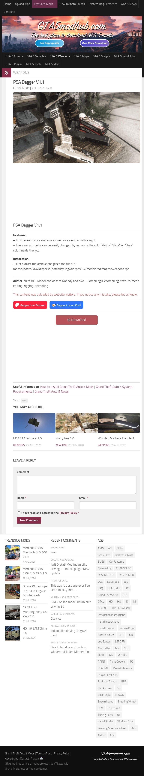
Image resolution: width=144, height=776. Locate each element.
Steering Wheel (127, 701)
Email (83, 498)
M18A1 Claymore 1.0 (27, 438)
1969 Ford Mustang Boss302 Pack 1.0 (35, 611)
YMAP (101, 734)
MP (117, 648)
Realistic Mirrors (122, 668)
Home (7, 4)
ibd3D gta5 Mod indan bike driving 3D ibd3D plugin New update (70, 569)
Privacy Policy (68, 513)
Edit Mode (113, 581)
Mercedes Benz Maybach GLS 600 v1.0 (35, 552)
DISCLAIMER (126, 575)
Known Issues (106, 635)
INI (134, 601)
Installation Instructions (111, 615)
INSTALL (103, 608)
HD (111, 601)
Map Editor (104, 648)
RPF (123, 681)
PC (131, 661)
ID (126, 601)
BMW (120, 548)
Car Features (116, 561)
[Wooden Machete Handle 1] (119, 423)
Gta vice (56, 618)
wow (54, 552)
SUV (100, 708)
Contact (24, 758)
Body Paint (104, 555)
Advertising (11, 758)
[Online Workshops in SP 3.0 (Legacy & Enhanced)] (12, 591)
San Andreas (105, 688)
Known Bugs (127, 628)
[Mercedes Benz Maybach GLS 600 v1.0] (12, 552)
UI (118, 715)
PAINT (101, 661)
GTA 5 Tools (33, 64)
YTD (112, 734)
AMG (101, 548)
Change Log (105, 568)
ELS (126, 581)
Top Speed (113, 708)
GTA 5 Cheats (14, 56)
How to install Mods (72, 4)
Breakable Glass (124, 555)
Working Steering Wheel (112, 728)
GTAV (101, 601)
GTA (124, 595)
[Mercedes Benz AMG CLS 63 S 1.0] (12, 573)
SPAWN (119, 694)
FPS (127, 588)
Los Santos (104, 641)
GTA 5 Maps (81, 56)
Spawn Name (105, 701)
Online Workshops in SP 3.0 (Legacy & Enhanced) (35, 590)
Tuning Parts (105, 715)
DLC (100, 581)
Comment (23, 472)
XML (133, 728)
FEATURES (113, 588)
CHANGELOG (123, 568)
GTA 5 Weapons (60, 56)
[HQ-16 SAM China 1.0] (12, 633)
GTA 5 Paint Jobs (124, 56)
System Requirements (103, 4)
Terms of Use (44, 753)
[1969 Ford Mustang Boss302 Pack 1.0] (12, 612)
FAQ (100, 588)
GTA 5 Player (14, 64)
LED (121, 635)
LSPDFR (120, 641)
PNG (24, 400)
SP (118, 688)
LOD (130, 635)
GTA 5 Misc (52, 64)
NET (126, 648)
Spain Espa (104, 694)
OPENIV (122, 655)
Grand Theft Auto (108, 595)
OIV (111, 655)
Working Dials (125, 721)
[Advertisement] (76, 194)
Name (21, 498)
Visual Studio (105, 721)
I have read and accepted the (50, 513)
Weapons (21, 72)
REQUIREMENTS (108, 675)
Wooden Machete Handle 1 (116, 438)
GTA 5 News (128, 4)
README (103, 668)
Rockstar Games (107, 681)
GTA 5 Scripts (101, 56)
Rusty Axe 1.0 (65, 438)
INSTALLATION (121, 608)
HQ (119, 601)
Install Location (106, 628)
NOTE (101, 655)
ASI (110, 548)
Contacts (9, 12)
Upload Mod (22, 4)
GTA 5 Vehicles (36, 56)
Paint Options (118, 661)
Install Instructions (108, 621)
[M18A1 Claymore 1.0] (34, 423)
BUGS (101, 561)
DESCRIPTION (106, 575)
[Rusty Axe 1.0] (77, 423)
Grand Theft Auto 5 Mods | (20, 753)
